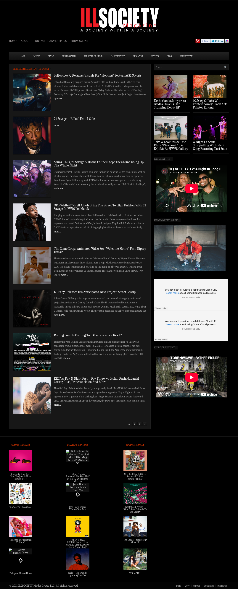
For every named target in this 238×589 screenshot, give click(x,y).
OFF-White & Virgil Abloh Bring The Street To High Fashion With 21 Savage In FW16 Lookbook (100, 207)
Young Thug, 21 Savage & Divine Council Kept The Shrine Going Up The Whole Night (99, 163)
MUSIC (36, 56)
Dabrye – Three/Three (20, 573)
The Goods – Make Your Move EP (135, 541)
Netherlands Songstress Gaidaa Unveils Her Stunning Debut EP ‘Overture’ (170, 106)
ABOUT (25, 40)
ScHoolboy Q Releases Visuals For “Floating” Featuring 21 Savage (97, 75)
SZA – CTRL (135, 573)
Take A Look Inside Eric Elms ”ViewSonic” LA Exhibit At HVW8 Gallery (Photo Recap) (171, 147)
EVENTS (155, 56)
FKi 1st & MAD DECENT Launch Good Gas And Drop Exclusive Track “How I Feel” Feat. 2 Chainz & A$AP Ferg (77, 545)
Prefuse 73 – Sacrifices (20, 507)
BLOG (169, 56)
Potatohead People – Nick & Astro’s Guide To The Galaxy (135, 509)
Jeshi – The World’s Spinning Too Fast (77, 574)
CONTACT (40, 40)
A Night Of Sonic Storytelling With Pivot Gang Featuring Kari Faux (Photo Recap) (210, 147)
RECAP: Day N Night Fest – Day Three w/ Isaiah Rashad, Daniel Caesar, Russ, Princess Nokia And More (96, 380)
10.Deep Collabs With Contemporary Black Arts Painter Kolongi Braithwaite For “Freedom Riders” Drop (210, 107)
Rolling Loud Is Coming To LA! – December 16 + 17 (88, 335)
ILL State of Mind (93, 56)
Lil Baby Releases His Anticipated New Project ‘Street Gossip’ (95, 292)
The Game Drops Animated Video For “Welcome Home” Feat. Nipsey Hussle (100, 250)
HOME (13, 40)
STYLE (51, 56)
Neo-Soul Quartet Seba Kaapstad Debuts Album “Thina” (135, 476)
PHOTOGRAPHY (69, 56)
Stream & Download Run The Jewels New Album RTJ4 (20, 476)
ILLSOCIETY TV (118, 56)
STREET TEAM (186, 56)
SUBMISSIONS (79, 40)
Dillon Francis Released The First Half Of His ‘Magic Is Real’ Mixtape (77, 478)
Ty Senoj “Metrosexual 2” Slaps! (20, 541)
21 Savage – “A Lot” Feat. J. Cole (74, 119)
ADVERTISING (58, 40)
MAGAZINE (138, 56)
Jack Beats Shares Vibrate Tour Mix (77, 508)
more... (60, 98)
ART (23, 56)
